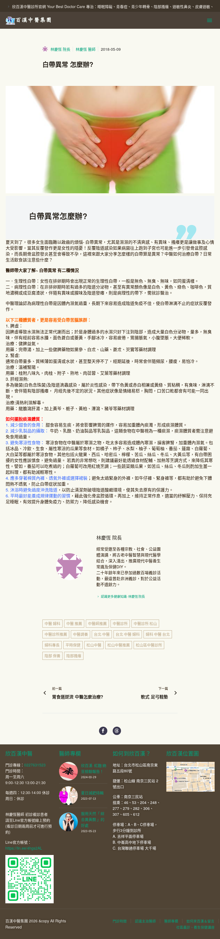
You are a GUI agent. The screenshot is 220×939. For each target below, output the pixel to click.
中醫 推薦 (74, 623)
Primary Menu (209, 20)
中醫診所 (120, 623)
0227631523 (35, 764)
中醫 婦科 (52, 623)
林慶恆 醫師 (86, 49)
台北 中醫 (102, 634)
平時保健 (72, 645)
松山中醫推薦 (118, 645)
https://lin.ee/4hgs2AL (23, 848)
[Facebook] (103, 731)
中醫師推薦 (97, 623)
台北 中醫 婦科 (128, 634)
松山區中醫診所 (149, 645)
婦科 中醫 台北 (158, 634)
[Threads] (117, 731)
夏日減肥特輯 (92, 793)
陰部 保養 (52, 655)
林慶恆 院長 (60, 49)
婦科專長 (52, 645)
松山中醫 (93, 645)
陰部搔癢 (73, 655)
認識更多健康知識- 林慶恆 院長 (123, 597)
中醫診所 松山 (145, 623)
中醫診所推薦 (56, 634)
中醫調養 (80, 634)
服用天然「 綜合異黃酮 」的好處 (92, 819)
